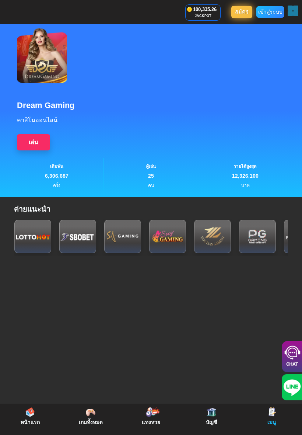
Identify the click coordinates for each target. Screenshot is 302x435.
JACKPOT (203, 16)
